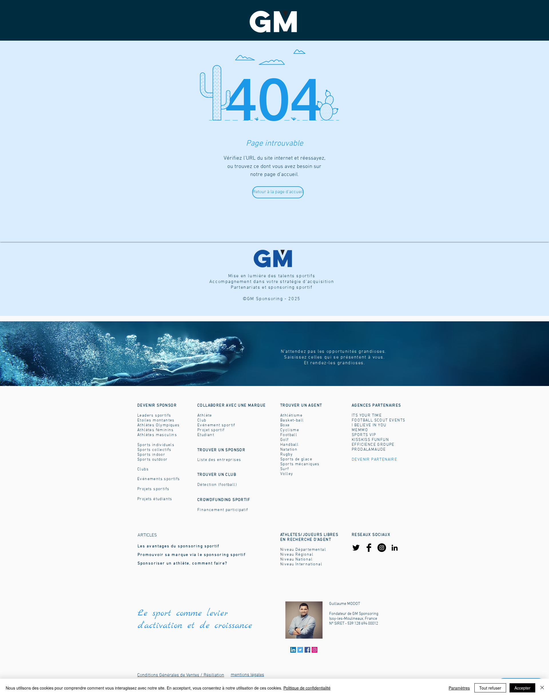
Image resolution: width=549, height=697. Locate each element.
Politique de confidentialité (307, 688)
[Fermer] (542, 687)
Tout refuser (490, 688)
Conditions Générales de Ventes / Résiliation (180, 675)
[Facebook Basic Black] (369, 547)
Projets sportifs (153, 489)
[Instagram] (381, 547)
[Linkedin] (293, 650)
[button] (301, 405)
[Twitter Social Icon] (300, 650)
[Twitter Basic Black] (356, 547)
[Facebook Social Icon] (307, 650)
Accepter (522, 688)
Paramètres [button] (459, 688)
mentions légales (247, 675)
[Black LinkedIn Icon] (394, 547)
